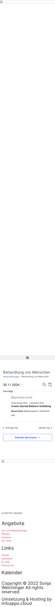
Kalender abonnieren (26, 437)
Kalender (12, 572)
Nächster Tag (44, 428)
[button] (27, 357)
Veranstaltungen (11, 376)
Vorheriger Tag (11, 428)
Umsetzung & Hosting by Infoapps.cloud (27, 601)
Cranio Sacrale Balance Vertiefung (31, 406)
